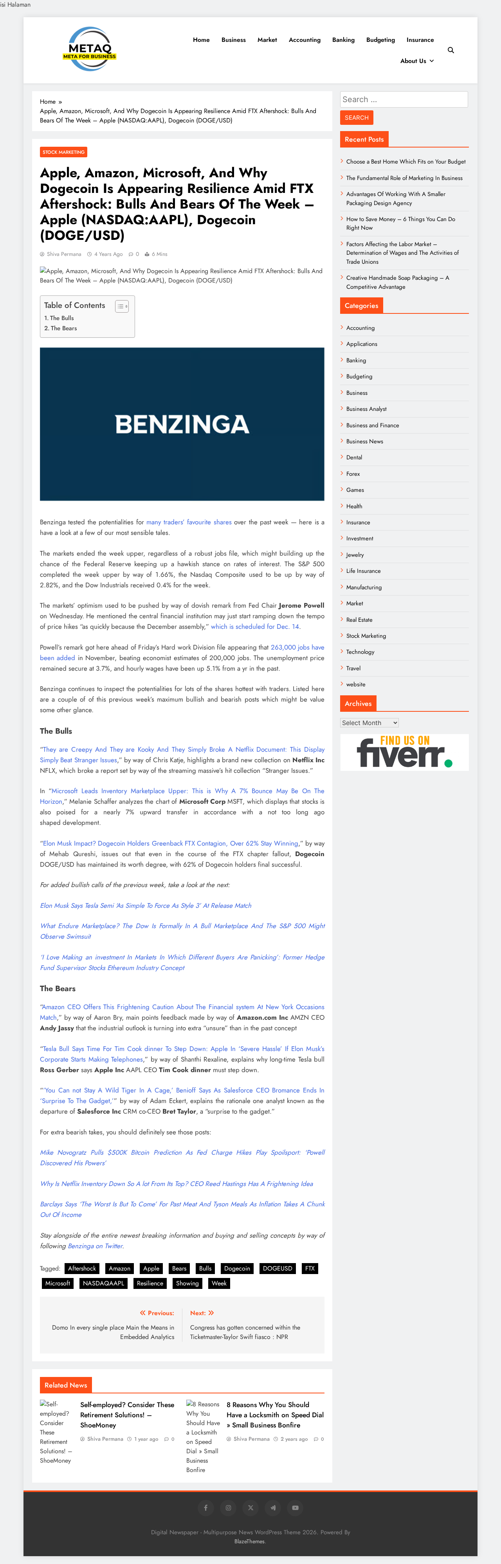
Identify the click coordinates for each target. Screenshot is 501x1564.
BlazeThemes (249, 1541)
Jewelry (355, 555)
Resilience (150, 1283)
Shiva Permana (64, 254)
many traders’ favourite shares (188, 522)
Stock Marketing (64, 152)
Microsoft (57, 1283)
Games (355, 490)
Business (234, 39)
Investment (359, 538)
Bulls (205, 1268)
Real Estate (359, 620)
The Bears (64, 328)
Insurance (420, 39)
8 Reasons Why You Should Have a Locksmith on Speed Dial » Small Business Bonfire (275, 1415)
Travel (353, 668)
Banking (343, 39)
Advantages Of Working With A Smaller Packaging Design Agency (395, 198)
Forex (353, 474)
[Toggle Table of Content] (118, 306)
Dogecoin (237, 1268)
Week (219, 1283)
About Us (413, 60)
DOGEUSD (277, 1268)
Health (354, 506)
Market (267, 39)
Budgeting (380, 39)
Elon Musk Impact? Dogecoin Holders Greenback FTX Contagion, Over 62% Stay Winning (170, 843)
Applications (361, 344)
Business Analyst (366, 409)
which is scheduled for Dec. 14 (255, 626)
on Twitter (108, 1246)
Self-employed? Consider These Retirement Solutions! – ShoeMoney (127, 1415)
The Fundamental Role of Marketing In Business (404, 178)
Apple (151, 1268)
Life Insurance (363, 571)
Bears (179, 1268)
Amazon (119, 1268)
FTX (310, 1268)
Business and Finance (372, 425)
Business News (364, 441)
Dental (354, 457)
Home (201, 39)
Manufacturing (364, 587)
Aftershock (82, 1268)
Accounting (305, 39)
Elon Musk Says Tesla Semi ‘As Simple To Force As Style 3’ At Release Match (145, 905)
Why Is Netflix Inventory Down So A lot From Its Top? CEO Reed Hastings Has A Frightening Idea (176, 1183)
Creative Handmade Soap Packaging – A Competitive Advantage (397, 282)
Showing (187, 1283)
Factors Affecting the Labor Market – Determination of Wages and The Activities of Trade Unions (402, 253)
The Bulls (62, 318)
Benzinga (81, 1246)
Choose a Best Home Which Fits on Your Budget (406, 161)
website (356, 684)
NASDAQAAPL (103, 1283)
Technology (360, 652)
